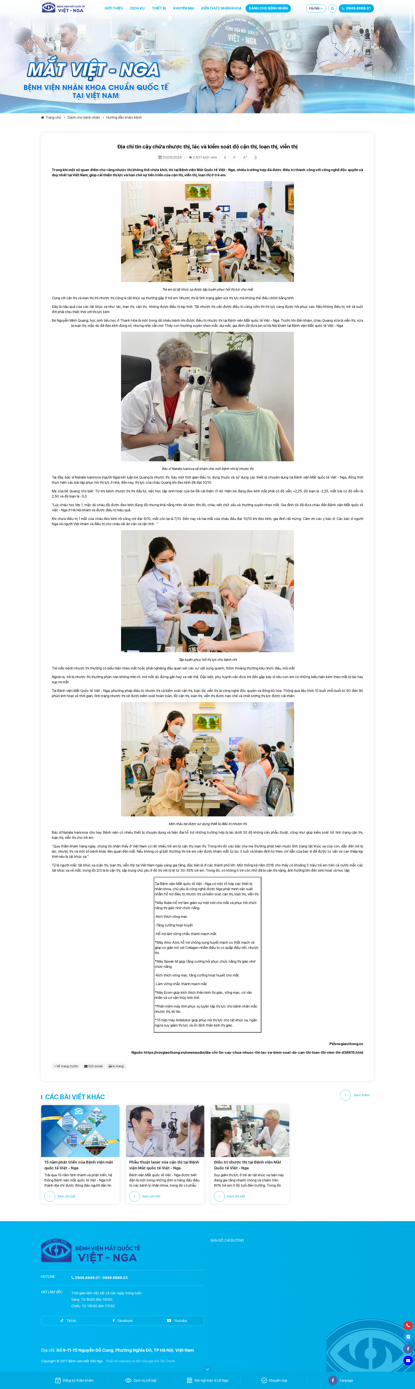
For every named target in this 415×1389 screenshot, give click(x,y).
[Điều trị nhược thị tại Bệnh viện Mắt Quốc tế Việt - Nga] (250, 1131)
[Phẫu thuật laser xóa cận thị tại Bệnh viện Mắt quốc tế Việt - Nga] (165, 1131)
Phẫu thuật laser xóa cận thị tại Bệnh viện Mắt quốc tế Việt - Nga (164, 1165)
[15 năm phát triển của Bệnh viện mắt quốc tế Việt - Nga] (80, 1131)
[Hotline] (408, 1325)
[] (255, 157)
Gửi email (95, 1066)
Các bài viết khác (75, 1097)
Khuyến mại (183, 8)
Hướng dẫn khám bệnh (124, 117)
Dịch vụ (137, 8)
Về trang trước (67, 1066)
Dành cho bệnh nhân (268, 8)
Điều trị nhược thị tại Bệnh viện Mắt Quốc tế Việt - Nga (247, 1165)
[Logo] (63, 7)
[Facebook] (408, 1349)
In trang (118, 1066)
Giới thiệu (114, 8)
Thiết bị (159, 8)
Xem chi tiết (66, 1196)
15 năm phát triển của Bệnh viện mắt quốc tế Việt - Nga (78, 1165)
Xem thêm (361, 1095)
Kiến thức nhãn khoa (221, 8)
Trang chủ (53, 117)
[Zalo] (408, 1337)
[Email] (408, 1360)
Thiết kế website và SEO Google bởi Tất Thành (140, 1361)
